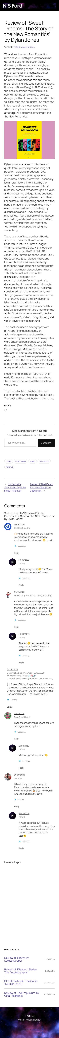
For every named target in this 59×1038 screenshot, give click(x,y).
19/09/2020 (19, 524)
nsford (17, 47)
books (8, 461)
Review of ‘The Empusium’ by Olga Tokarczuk (21, 994)
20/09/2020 (12, 669)
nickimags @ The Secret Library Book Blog (32, 595)
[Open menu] (54, 5)
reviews (9, 466)
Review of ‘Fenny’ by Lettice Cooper (16, 959)
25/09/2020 (19, 774)
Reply (16, 552)
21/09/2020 (19, 713)
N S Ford (12, 5)
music (32, 461)
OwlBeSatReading (22, 528)
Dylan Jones (20, 461)
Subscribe (46, 442)
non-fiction (44, 461)
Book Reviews (28, 47)
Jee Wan (18, 778)
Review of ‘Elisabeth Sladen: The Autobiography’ (21, 971)
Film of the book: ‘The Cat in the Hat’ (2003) (20, 982)
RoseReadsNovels (22, 717)
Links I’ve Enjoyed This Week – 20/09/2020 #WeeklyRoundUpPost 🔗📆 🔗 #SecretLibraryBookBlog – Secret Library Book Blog (30, 675)
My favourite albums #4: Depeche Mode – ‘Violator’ (15, 487)
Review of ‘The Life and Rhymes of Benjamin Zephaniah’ (41, 487)
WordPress (36, 1029)
